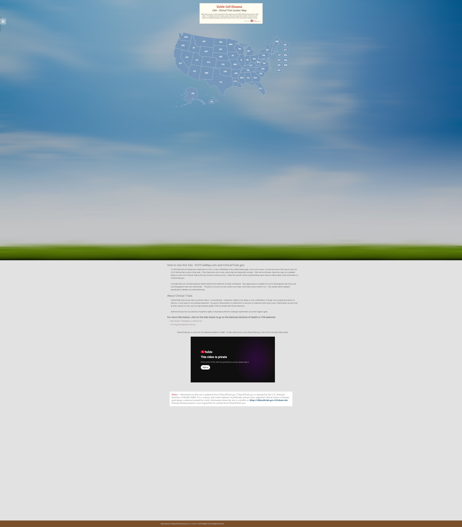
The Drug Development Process (182, 324)
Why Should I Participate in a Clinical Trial (186, 321)
